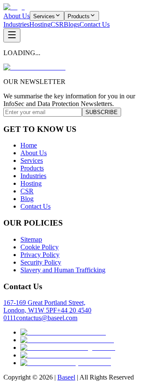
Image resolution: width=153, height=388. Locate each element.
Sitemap (31, 239)
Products (32, 168)
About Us (16, 16)
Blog (27, 198)
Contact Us (94, 24)
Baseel (66, 377)
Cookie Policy (39, 247)
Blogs (71, 24)
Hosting (40, 24)
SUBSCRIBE (101, 112)
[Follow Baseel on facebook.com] (67, 339)
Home (28, 145)
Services (31, 160)
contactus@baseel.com (46, 317)
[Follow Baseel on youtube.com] (65, 362)
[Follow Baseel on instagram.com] (67, 347)
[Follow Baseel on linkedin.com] (65, 355)
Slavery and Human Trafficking (62, 270)
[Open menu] (11, 35)
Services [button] (44, 16)
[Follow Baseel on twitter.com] (63, 332)
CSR (57, 24)
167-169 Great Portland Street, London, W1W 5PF (44, 306)
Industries (16, 24)
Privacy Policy (40, 254)
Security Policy (40, 262)
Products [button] (79, 16)
